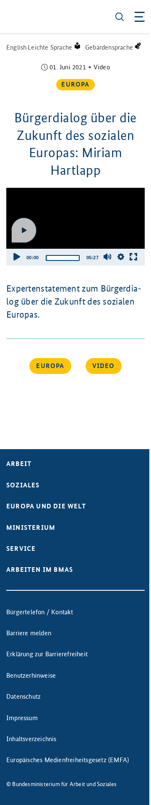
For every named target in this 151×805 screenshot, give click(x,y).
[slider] (63, 258)
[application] (75, 227)
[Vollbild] (133, 256)
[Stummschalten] (107, 256)
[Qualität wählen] (121, 256)
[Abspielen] (23, 230)
